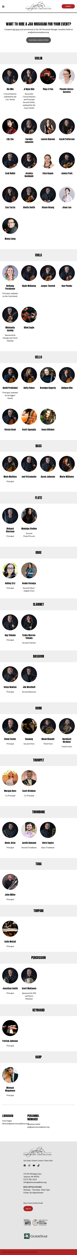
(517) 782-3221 (30, 1179)
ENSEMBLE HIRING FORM (38, 40)
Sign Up (28, 1208)
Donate (68, 6)
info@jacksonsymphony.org (35, 1182)
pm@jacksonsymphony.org (38, 32)
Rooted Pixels (28, 1252)
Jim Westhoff (29, 687)
